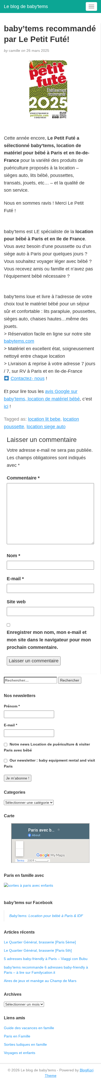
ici (6, 406)
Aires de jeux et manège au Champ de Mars (40, 981)
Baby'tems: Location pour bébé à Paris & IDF (46, 916)
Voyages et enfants (19, 1053)
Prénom (12, 706)
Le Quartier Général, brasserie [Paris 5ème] (40, 942)
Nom (13, 555)
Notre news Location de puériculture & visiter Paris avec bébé (47, 747)
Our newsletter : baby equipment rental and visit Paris (49, 763)
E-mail (15, 578)
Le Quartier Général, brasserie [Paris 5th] (38, 950)
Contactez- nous (28, 378)
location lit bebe (44, 419)
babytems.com (19, 341)
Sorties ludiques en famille (25, 1044)
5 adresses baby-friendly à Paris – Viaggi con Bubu (46, 959)
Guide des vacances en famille (29, 1028)
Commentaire (23, 478)
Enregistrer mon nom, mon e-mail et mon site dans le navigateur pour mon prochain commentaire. (49, 640)
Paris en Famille (17, 1036)
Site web (16, 601)
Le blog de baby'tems (26, 6)
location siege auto (46, 426)
